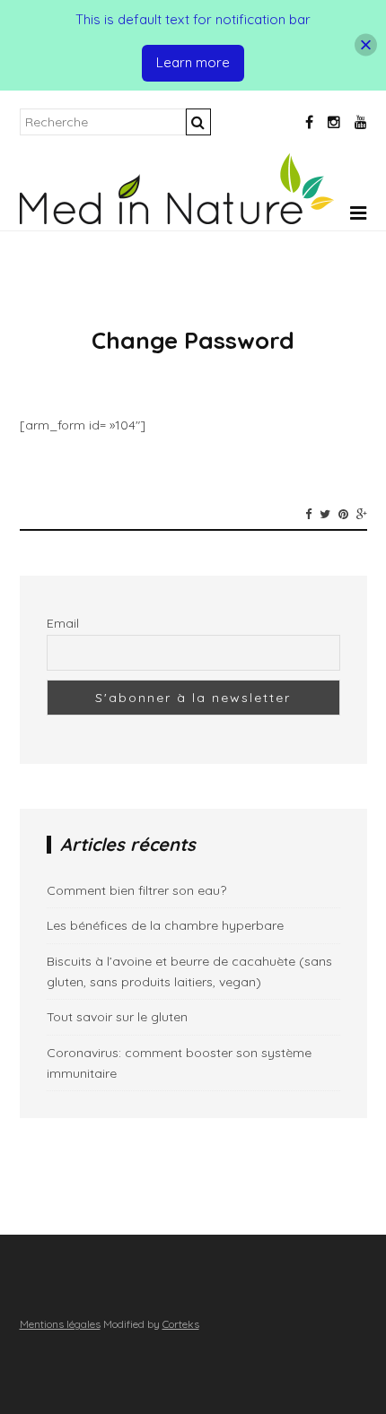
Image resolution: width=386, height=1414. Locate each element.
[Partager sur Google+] (361, 514)
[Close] (366, 45)
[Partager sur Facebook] (308, 514)
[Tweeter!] (325, 514)
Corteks (180, 1324)
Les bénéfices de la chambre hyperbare (165, 925)
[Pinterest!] (343, 514)
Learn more (193, 62)
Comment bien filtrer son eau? (136, 890)
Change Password (193, 340)
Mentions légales (60, 1324)
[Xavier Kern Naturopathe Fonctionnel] (177, 220)
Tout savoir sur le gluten (117, 1017)
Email (63, 623)
